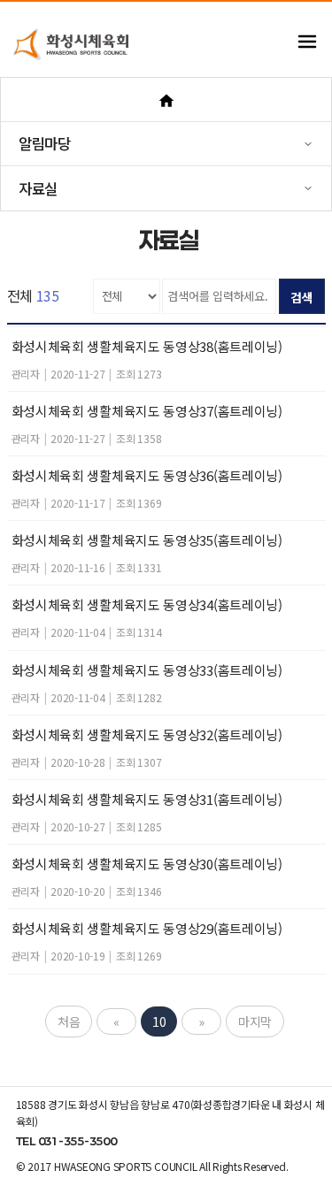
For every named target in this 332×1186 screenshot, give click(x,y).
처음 (69, 1021)
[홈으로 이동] (166, 99)
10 (159, 1021)
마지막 (255, 1021)
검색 (301, 297)
